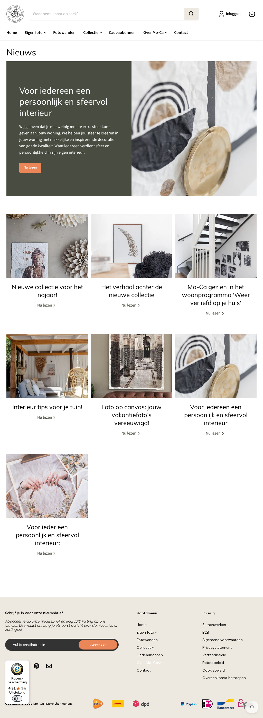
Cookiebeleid (213, 670)
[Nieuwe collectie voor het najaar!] (47, 246)
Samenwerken (214, 625)
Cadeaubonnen (122, 32)
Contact (181, 32)
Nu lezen (30, 167)
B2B (205, 632)
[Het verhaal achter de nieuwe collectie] (131, 246)
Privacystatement (217, 647)
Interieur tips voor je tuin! (47, 407)
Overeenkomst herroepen (224, 678)
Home (11, 32)
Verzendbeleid (214, 655)
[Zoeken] (191, 14)
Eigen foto (34, 32)
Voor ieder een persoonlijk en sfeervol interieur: (47, 535)
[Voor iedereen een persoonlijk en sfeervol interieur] (216, 366)
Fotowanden (64, 32)
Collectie (91, 32)
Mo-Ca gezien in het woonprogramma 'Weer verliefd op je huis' (216, 295)
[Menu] (26, 663)
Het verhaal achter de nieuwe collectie (131, 291)
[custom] (36, 666)
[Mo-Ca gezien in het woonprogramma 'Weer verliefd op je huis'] (216, 246)
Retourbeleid (213, 663)
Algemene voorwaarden (222, 640)
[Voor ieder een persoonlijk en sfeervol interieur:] (47, 486)
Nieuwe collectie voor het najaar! (47, 291)
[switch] (17, 698)
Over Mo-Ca (153, 32)
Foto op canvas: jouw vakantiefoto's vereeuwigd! (131, 415)
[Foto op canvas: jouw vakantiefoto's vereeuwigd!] (131, 366)
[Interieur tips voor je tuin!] (47, 366)
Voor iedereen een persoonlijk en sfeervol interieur (63, 101)
